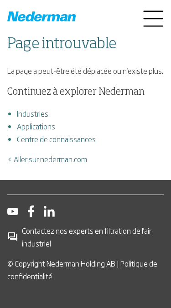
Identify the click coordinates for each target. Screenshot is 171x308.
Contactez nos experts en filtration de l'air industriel (86, 237)
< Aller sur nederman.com (47, 159)
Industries (32, 113)
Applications (36, 126)
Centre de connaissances (56, 138)
